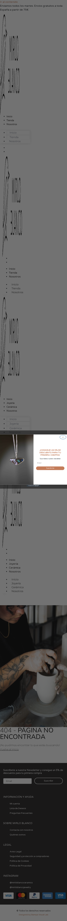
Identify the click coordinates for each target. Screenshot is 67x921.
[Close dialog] (63, 437)
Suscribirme (50, 468)
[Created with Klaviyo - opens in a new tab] (33, 486)
